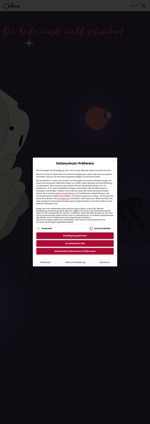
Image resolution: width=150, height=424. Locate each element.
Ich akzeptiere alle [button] (75, 243)
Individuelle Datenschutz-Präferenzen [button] (75, 251)
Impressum (104, 262)
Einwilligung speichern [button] (75, 235)
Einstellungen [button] (64, 198)
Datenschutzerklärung (65, 193)
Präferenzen (45, 262)
